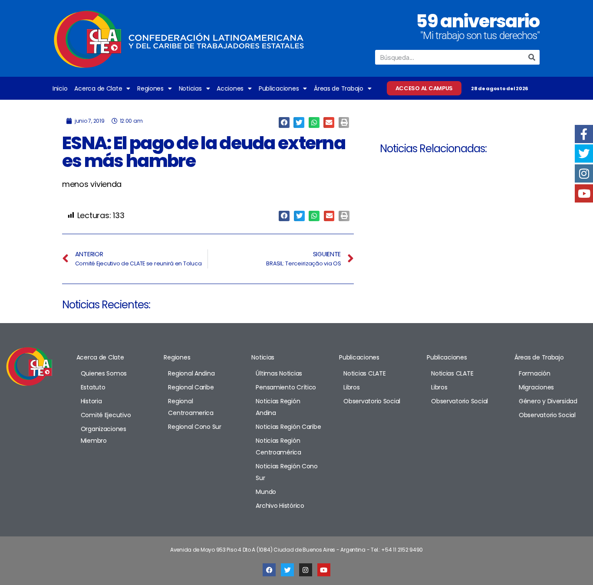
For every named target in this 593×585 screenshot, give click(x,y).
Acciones (230, 88)
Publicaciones (279, 88)
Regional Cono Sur (194, 426)
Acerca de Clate (98, 88)
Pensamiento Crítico (286, 387)
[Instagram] (305, 569)
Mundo (266, 491)
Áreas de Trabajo (338, 88)
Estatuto (93, 387)
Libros (351, 387)
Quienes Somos (104, 373)
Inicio (60, 88)
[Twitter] (287, 569)
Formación (534, 373)
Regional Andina (191, 373)
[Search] (532, 57)
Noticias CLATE (364, 373)
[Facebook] (269, 569)
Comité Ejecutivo (106, 415)
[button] (284, 122)
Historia (91, 401)
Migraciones (536, 387)
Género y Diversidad (548, 401)
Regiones (150, 88)
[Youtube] (323, 569)
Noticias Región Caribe (288, 426)
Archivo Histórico (280, 505)
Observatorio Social (371, 401)
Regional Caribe (191, 387)
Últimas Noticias (279, 373)
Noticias (190, 88)
